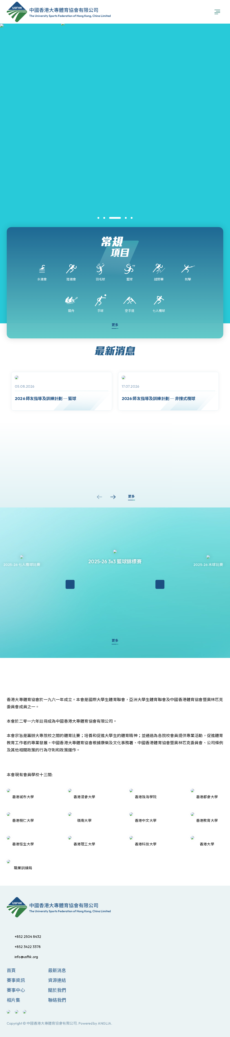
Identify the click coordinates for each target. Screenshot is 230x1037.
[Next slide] (112, 496)
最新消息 (57, 970)
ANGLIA (104, 1023)
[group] (61, 391)
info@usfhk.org (26, 956)
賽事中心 (16, 990)
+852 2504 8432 (28, 936)
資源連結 (57, 980)
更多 (115, 325)
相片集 (13, 1000)
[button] (98, 218)
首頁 (11, 970)
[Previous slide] (99, 496)
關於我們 (57, 990)
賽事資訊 (16, 980)
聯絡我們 (57, 1000)
